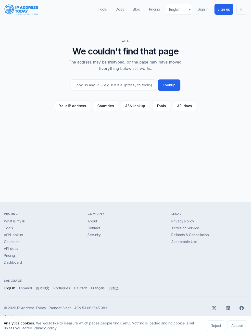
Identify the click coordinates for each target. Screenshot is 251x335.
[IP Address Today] (21, 9)
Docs (120, 9)
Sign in (203, 9)
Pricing (154, 9)
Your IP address (72, 106)
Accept (237, 325)
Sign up (223, 9)
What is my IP (14, 221)
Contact (94, 228)
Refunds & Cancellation (190, 235)
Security (94, 235)
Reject (216, 325)
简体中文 (43, 288)
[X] (214, 308)
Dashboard (13, 262)
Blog (136, 9)
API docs (184, 106)
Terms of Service (185, 228)
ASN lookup (135, 106)
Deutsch (80, 288)
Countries (105, 106)
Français (98, 288)
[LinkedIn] (228, 308)
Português (61, 288)
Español (25, 288)
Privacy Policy (182, 221)
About (92, 221)
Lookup (169, 85)
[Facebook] (241, 308)
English (9, 288)
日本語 (114, 288)
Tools (102, 9)
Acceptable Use (184, 242)
